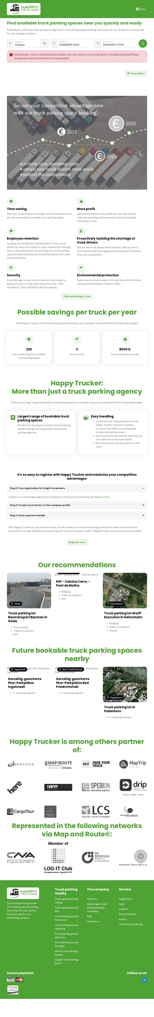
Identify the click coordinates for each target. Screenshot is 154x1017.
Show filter (137, 73)
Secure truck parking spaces (66, 953)
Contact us (93, 921)
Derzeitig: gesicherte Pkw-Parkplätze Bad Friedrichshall (72, 683)
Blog (89, 916)
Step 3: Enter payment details (27, 515)
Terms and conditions (131, 924)
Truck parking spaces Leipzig (66, 900)
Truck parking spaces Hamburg (66, 926)
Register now (77, 542)
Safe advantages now (77, 296)
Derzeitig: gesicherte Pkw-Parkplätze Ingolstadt (24, 683)
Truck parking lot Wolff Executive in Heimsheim (123, 615)
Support (123, 909)
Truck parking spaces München (66, 935)
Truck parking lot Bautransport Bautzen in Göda (27, 617)
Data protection (127, 914)
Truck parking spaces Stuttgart (66, 944)
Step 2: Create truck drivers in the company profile (40, 505)
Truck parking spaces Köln (66, 909)
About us (92, 898)
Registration (125, 898)
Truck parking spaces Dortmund (66, 918)
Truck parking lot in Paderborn (119, 709)
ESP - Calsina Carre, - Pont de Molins (73, 583)
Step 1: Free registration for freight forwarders (37, 488)
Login (122, 904)
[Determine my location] (44, 43)
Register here (102, 497)
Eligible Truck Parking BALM (66, 961)
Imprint (123, 919)
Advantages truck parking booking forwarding (96, 907)
